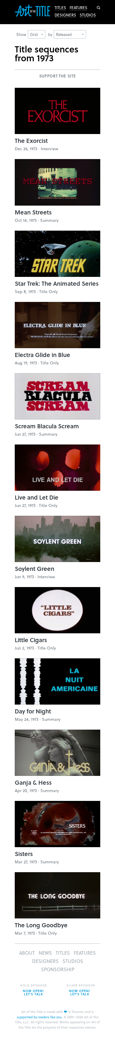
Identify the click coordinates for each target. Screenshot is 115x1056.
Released (64, 34)
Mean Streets (33, 212)
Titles (60, 7)
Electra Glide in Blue (42, 354)
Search (98, 7)
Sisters (24, 853)
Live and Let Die (36, 497)
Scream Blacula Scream (47, 426)
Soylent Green (34, 568)
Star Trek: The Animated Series (56, 283)
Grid (34, 34)
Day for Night (33, 711)
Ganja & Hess (33, 782)
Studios (88, 15)
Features (78, 7)
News (45, 952)
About (27, 952)
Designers (65, 15)
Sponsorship (57, 969)
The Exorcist (31, 140)
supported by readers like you (39, 1016)
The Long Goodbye (41, 925)
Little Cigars (31, 639)
